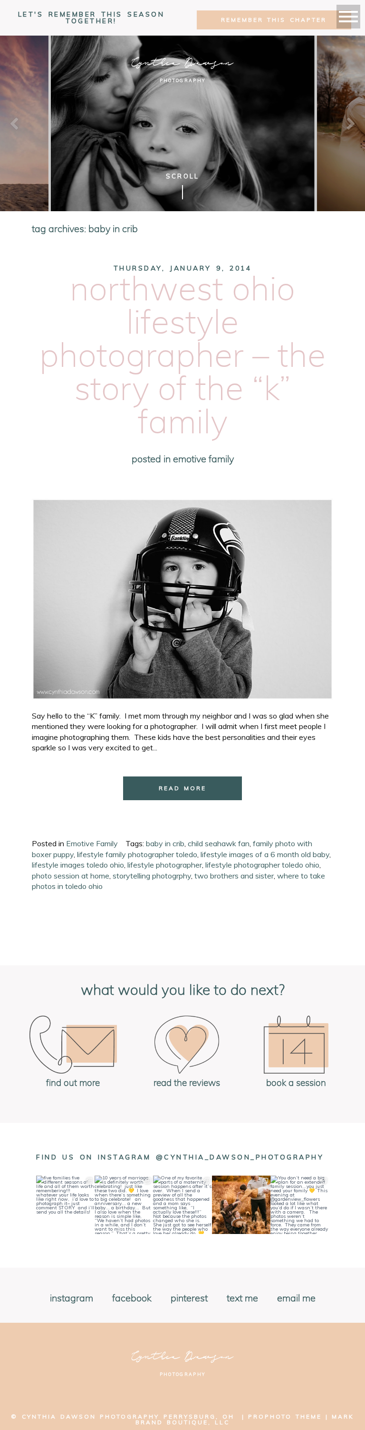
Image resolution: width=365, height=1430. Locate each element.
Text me (242, 1298)
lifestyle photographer (164, 864)
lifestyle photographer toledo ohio (262, 864)
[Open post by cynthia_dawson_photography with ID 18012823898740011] (124, 1205)
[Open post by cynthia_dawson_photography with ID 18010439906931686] (241, 1205)
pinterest (189, 1298)
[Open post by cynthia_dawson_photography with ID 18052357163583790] (182, 1205)
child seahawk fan (219, 843)
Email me (296, 1298)
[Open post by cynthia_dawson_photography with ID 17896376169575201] (299, 1205)
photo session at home (70, 875)
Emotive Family (203, 459)
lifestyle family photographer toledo (137, 854)
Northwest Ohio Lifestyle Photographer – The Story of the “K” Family (182, 357)
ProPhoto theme (285, 1416)
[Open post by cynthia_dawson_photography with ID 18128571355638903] (65, 1205)
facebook (132, 1298)
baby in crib (165, 843)
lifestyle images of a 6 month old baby (265, 854)
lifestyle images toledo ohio (78, 864)
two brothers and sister (234, 875)
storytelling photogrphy (152, 875)
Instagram (71, 1298)
